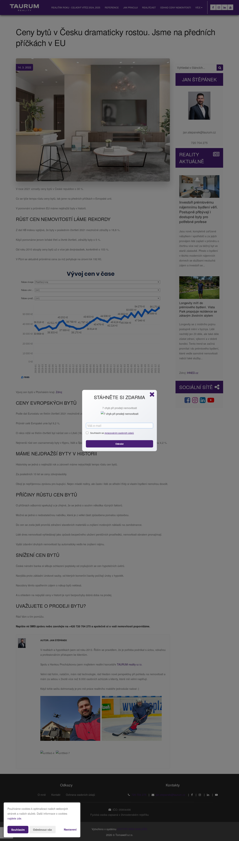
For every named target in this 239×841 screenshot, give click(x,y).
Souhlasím (18, 829)
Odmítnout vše (42, 829)
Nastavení (70, 829)
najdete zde (14, 818)
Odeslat (119, 443)
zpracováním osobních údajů (119, 432)
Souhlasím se (97, 432)
